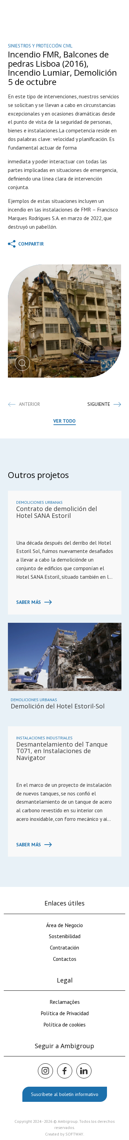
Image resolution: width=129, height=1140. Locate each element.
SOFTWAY (74, 1134)
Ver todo (64, 421)
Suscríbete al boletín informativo (64, 1094)
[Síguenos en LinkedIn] (84, 1070)
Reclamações (65, 1001)
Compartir (30, 244)
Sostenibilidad (64, 936)
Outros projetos (38, 474)
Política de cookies (64, 1024)
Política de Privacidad (65, 1013)
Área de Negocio (64, 925)
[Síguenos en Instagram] (45, 1070)
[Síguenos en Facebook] (64, 1070)
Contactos (64, 958)
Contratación (64, 947)
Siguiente (98, 404)
